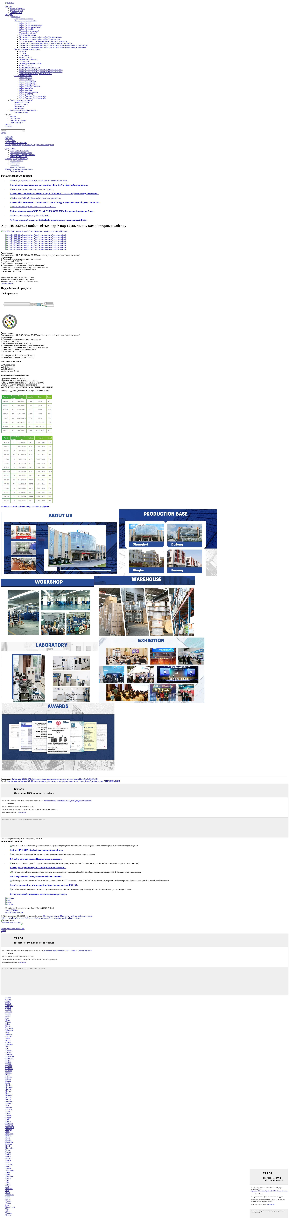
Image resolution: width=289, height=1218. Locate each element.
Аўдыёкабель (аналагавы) (29, 31)
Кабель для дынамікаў (27, 35)
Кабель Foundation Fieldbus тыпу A (32, 96)
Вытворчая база (16, 13)
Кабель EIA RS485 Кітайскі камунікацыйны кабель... (36, 850)
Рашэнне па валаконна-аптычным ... (24, 110)
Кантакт (8, 127)
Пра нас (8, 7)
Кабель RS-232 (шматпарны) (30, 27)
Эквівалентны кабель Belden (25, 21)
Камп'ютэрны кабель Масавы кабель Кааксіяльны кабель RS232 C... (44, 885)
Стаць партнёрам (16, 122)
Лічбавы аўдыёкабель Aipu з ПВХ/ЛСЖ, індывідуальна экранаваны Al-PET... (48, 220)
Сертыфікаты (15, 118)
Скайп (3, 931)
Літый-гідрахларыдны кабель (30, 63)
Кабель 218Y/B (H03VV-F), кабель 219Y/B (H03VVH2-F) (41, 70)
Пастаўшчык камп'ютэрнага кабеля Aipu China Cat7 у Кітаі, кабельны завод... (49, 185)
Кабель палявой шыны (23, 76)
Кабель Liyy (29, 918)
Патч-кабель (19, 108)
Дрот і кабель (15, 17)
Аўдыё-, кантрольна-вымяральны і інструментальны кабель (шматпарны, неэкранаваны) (53, 45)
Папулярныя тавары (51, 916)
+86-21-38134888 (11, 910)
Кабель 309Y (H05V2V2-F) (29, 68)
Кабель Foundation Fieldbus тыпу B (32, 98)
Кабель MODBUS (26, 94)
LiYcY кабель (24, 61)
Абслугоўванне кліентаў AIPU (12, 929)
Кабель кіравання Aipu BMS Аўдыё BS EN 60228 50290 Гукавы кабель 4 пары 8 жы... (52, 211)
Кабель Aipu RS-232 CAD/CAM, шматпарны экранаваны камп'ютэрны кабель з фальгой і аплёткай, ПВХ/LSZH (55, 779)
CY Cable (22, 53)
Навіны (8, 124)
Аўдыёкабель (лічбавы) (28, 33)
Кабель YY (23, 51)
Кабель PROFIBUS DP (27, 84)
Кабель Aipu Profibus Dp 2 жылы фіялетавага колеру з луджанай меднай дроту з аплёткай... (55, 202)
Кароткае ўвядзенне (17, 9)
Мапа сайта (64, 916)
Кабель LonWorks (25, 90)
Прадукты (9, 15)
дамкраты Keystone (21, 102)
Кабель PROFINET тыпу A (29, 86)
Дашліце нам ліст (7, 283)
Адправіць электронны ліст (11, 922)
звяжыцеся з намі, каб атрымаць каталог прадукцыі (25, 507)
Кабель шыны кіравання (28, 92)
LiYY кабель (24, 55)
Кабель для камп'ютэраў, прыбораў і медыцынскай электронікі (43, 41)
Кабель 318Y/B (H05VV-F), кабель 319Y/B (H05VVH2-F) (41, 72)
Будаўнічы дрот (18, 918)
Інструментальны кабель (23, 19)
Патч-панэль (19, 106)
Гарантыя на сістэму (18, 120)
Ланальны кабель (21, 104)
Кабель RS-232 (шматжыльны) (30, 25)
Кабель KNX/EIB (25, 78)
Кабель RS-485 (24, 23)
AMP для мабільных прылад (81, 916)
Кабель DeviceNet (26, 88)
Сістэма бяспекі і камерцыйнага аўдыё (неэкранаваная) (40, 37)
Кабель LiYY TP (25, 57)
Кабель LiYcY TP (25, 66)
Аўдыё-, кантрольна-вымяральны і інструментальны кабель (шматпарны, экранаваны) (52, 47)
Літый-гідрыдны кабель (28, 59)
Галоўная (9, 137)
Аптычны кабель (21, 112)
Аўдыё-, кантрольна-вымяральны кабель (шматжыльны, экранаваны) (45, 43)
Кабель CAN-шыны (26, 80)
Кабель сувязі (6, 918)
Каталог (13, 116)
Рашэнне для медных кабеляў (21, 100)
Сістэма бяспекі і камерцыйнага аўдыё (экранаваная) (39, 39)
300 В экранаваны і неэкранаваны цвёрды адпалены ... (37, 876)
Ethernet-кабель (75, 918)
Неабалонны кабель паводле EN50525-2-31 (35, 74)
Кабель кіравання (41, 918)
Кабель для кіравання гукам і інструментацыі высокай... (38, 867)
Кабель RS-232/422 (26, 29)
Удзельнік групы (16, 11)
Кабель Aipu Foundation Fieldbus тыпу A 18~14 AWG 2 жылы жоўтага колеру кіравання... (54, 193)
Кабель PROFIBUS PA (27, 82)
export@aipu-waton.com (14, 912)
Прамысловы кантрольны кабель (27, 49)
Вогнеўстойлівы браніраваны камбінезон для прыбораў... (38, 894)
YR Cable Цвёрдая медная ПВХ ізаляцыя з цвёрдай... (36, 859)
